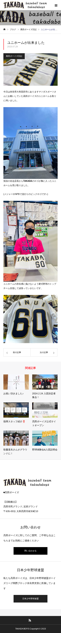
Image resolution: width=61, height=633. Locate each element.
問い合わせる (30, 551)
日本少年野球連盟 (30, 598)
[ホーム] (4, 29)
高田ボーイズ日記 (14, 56)
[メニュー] (56, 5)
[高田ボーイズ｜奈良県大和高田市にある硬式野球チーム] (32, 5)
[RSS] (30, 620)
